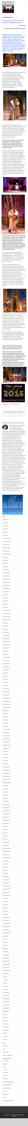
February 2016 (6, 879)
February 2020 (6, 729)
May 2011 (5, 1039)
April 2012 (5, 1023)
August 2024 (6, 591)
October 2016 (6, 854)
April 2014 (5, 948)
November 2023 (6, 619)
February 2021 (6, 691)
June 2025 (5, 560)
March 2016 (5, 876)
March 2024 (5, 607)
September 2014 (7, 933)
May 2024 (5, 601)
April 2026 (5, 532)
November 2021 (6, 666)
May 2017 (5, 832)
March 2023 (5, 632)
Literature (5, 1075)
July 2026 (5, 522)
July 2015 (5, 901)
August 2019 (6, 748)
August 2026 (6, 519)
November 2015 (6, 889)
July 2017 (5, 826)
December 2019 (6, 735)
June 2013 (5, 980)
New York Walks (6, 1088)
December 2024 (6, 579)
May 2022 (5, 651)
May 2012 (5, 1020)
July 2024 (5, 594)
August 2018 (6, 785)
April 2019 (5, 760)
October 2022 (6, 648)
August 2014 (6, 936)
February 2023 (6, 635)
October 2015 (6, 892)
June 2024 (5, 597)
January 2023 (6, 638)
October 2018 (6, 779)
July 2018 (5, 788)
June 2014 (5, 942)
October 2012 (6, 1005)
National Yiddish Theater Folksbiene (10, 72)
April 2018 (5, 798)
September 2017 (6, 820)
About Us (5, 1046)
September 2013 (6, 970)
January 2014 (6, 958)
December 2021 (6, 663)
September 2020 (7, 707)
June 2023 (5, 623)
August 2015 (6, 898)
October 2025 (6, 550)
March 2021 (5, 688)
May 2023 (5, 626)
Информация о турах (8, 1100)
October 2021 (6, 669)
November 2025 (6, 547)
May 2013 (5, 983)
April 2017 (5, 835)
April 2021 (5, 685)
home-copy (5, 1072)
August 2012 (6, 1011)
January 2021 (6, 695)
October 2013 (6, 967)
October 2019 (6, 742)
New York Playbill (7, 1085)
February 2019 (6, 767)
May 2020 (5, 720)
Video (5, 1069)
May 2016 (5, 870)
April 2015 (5, 911)
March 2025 (5, 569)
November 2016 (6, 851)
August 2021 (6, 673)
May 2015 (5, 907)
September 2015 (7, 895)
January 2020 (6, 732)
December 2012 (6, 998)
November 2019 (6, 738)
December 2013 (6, 961)
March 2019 (5, 763)
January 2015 (6, 920)
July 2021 (5, 676)
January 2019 (6, 770)
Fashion (5, 1064)
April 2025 (5, 566)
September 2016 (7, 857)
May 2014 (5, 945)
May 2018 (5, 795)
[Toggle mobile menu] (25, 2)
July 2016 (5, 864)
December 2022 (6, 641)
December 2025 (6, 544)
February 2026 (6, 538)
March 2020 (5, 726)
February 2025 (6, 572)
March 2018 (5, 801)
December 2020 (6, 698)
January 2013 (6, 995)
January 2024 (6, 613)
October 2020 (6, 704)
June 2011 (5, 1036)
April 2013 (5, 986)
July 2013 (5, 976)
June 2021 (5, 679)
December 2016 (6, 848)
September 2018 (7, 782)
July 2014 (5, 939)
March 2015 (5, 914)
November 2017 (6, 814)
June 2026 (5, 525)
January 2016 (6, 882)
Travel (4, 1097)
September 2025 (7, 554)
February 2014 (6, 954)
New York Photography (8, 1081)
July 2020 (5, 713)
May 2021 (5, 682)
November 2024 (6, 582)
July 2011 (5, 1033)
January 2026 (6, 541)
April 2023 (5, 629)
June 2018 (5, 792)
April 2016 (5, 873)
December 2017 (6, 810)
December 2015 (6, 886)
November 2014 (6, 926)
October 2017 (6, 817)
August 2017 (6, 823)
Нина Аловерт (7, 404)
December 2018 (6, 773)
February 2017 (6, 842)
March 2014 (5, 951)
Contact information (8, 1055)
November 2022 (6, 644)
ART (4, 1049)
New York (5, 1078)
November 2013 (6, 964)
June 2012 (5, 1017)
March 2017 (5, 839)
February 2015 (6, 917)
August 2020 (6, 710)
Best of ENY (5, 1052)
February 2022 (6, 657)
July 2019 (5, 751)
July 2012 (5, 1014)
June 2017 (5, 829)
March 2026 (5, 535)
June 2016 (5, 867)
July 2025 (5, 557)
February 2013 (6, 992)
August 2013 (6, 973)
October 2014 (6, 929)
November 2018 (6, 776)
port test (5, 1091)
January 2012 (6, 1030)
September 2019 (7, 745)
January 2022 (6, 660)
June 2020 (5, 716)
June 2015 (5, 904)
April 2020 (5, 723)
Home (4, 1067)
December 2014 (6, 923)
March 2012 (5, 1026)
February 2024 (6, 610)
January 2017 (6, 845)
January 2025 (6, 576)
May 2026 (5, 529)
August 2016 (6, 861)
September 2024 (7, 588)
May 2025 (5, 563)
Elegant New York (7, 1058)
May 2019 (5, 757)
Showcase (6, 1060)
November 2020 (6, 701)
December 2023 (6, 616)
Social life (5, 1094)
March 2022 (5, 654)
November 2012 (6, 1001)
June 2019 (5, 754)
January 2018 (6, 807)
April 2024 (5, 604)
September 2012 (6, 1008)
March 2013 (5, 989)
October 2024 (6, 585)
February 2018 (6, 804)
